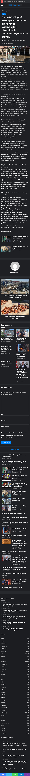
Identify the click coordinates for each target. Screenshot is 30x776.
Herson (4, 672)
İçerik (3, 674)
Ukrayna (4, 718)
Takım (3, 710)
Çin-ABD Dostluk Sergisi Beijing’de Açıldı (6, 363)
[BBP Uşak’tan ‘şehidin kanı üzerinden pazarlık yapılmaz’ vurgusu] (5, 239)
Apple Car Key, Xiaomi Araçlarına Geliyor (14, 517)
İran (3, 677)
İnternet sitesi (5, 426)
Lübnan (4, 687)
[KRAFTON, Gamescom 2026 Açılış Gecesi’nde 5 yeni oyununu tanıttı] (6, 485)
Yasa (3, 730)
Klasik (3, 684)
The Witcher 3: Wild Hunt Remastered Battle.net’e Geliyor (19, 477)
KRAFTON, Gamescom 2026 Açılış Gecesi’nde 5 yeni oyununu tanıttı (19, 485)
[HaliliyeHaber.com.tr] (15, 5)
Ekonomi (4, 654)
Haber (10, 11)
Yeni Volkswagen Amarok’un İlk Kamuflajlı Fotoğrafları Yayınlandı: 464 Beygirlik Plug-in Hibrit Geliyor (19, 543)
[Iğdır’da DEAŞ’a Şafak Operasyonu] (7, 333)
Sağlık (3, 702)
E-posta (3, 420)
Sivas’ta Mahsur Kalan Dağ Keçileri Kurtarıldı (19, 492)
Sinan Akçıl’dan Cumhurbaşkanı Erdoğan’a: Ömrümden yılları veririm (6, 348)
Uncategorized (6, 723)
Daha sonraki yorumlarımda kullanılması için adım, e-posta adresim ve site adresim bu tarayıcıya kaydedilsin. (14, 435)
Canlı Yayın (5, 646)
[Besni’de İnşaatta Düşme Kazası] (22, 333)
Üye (3, 725)
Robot (3, 697)
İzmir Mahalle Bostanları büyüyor (12, 587)
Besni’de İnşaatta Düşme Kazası (21, 339)
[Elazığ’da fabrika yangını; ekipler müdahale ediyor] (22, 347)
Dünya (4, 651)
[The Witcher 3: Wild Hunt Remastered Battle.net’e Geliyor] (6, 477)
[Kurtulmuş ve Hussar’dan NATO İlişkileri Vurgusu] (6, 582)
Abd (3, 638)
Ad (2, 414)
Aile (3, 641)
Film (3, 659)
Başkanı (4, 643)
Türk (3, 715)
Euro (3, 656)
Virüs (3, 728)
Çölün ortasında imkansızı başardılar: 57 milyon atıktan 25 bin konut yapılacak (14, 462)
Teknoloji (4, 712)
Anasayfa (5, 11)
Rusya (4, 700)
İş (2, 679)
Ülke (3, 720)
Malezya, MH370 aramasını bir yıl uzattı (14, 551)
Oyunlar (4, 689)
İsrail (3, 682)
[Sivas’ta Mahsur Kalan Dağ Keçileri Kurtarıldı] (5, 249)
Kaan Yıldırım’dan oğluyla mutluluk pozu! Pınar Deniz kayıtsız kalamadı (14, 568)
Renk (3, 695)
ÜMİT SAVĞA (7, 40)
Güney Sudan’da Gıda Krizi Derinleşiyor (14, 513)
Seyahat (4, 707)
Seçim (4, 705)
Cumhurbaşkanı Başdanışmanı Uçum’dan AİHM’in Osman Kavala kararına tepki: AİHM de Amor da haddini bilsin (22, 374)
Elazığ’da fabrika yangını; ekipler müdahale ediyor (21, 354)
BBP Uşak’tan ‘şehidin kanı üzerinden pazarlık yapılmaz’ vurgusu (20, 239)
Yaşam (4, 733)
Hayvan (4, 669)
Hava (3, 666)
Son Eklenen (15, 449)
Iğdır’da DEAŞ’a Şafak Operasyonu (7, 339)
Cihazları (4, 648)
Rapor (3, 692)
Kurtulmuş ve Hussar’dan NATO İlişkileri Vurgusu (19, 580)
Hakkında (4, 664)
